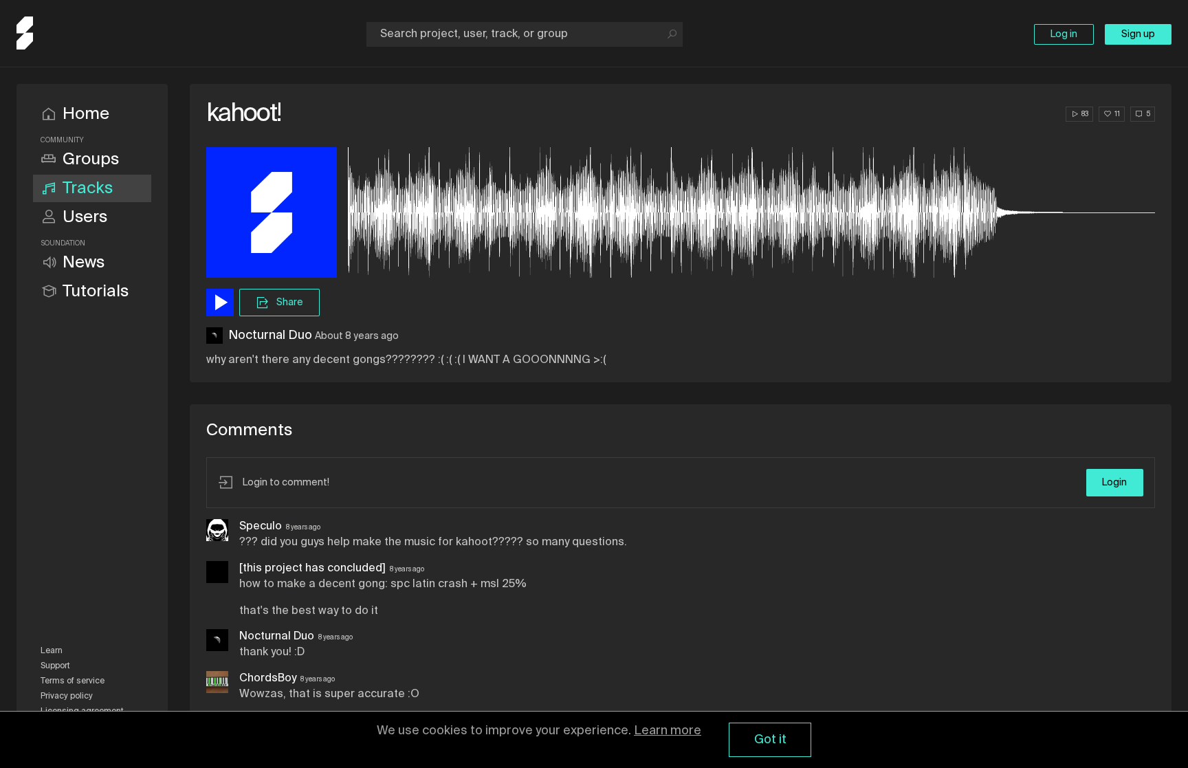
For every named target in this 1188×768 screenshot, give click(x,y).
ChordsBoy (267, 678)
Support (55, 666)
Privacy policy (67, 696)
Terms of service (72, 681)
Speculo (260, 526)
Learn (52, 651)
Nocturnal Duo (270, 335)
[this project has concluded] (312, 568)
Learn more (667, 731)
